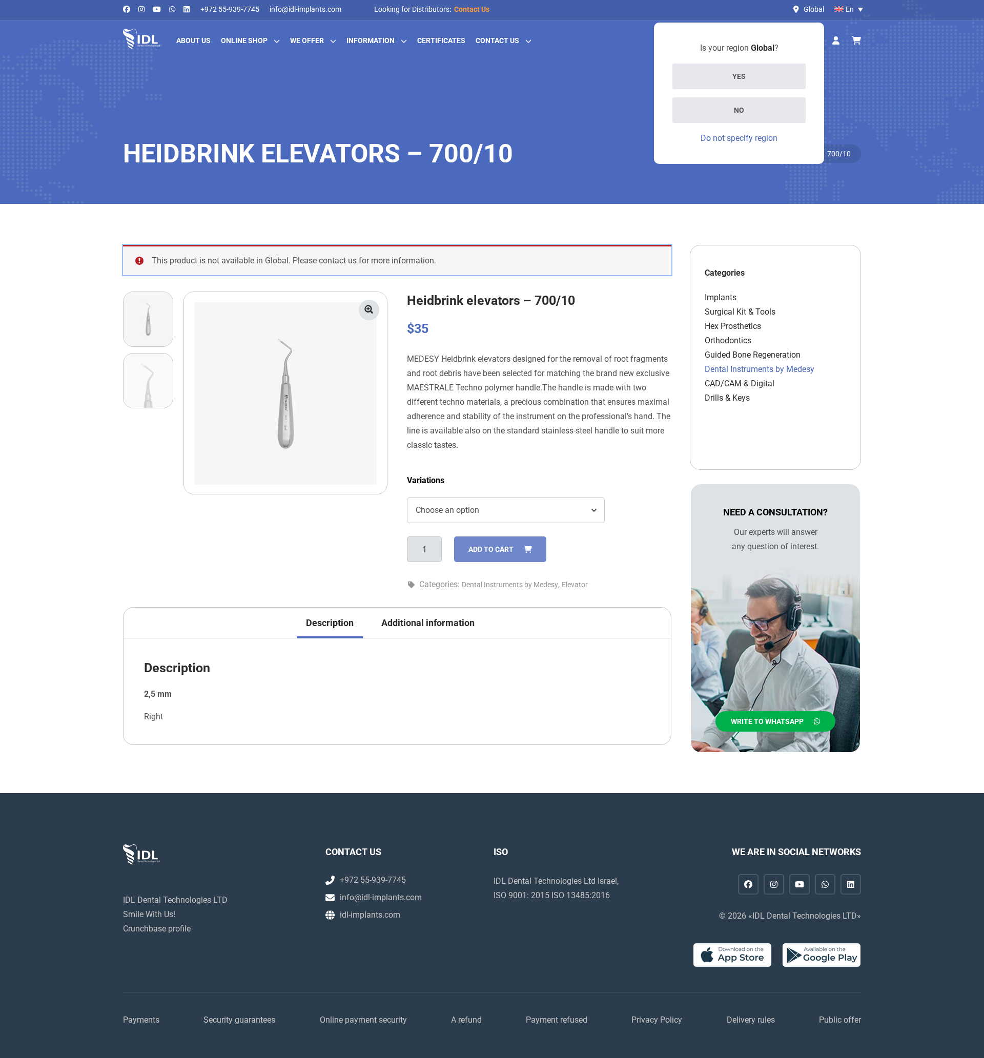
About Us (193, 40)
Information (370, 40)
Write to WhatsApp (767, 721)
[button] (369, 310)
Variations (425, 480)
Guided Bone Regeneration (753, 355)
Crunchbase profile (157, 928)
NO (739, 110)
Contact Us (471, 9)
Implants (720, 297)
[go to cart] (856, 41)
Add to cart (491, 549)
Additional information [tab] (428, 622)
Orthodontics (728, 340)
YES (739, 76)
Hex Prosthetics (733, 326)
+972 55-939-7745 (229, 9)
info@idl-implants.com (305, 9)
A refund (466, 1020)
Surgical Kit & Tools (740, 312)
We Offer (307, 40)
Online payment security (363, 1020)
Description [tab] (330, 622)
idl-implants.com (370, 915)
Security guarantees (239, 1020)
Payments (141, 1020)
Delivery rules (751, 1020)
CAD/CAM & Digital (739, 383)
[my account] (835, 41)
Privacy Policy (656, 1020)
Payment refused (556, 1020)
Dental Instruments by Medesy (510, 584)
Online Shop (244, 40)
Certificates (441, 40)
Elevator (575, 584)
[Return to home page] (141, 39)
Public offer (840, 1020)
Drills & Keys (727, 398)
